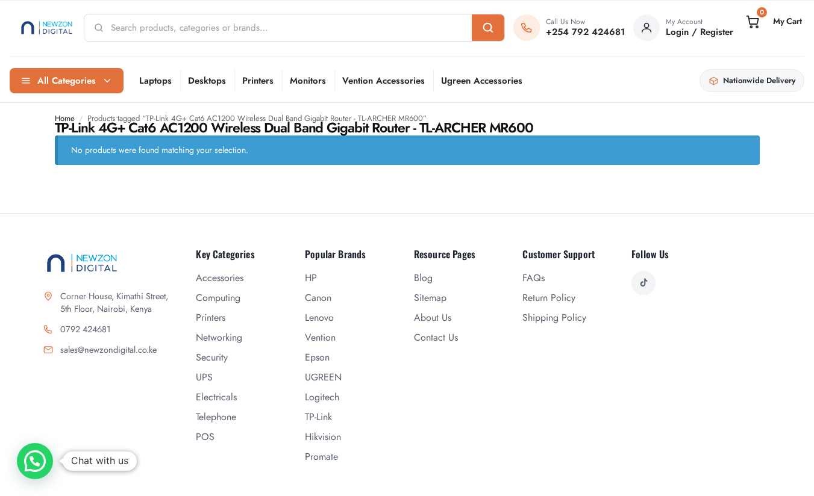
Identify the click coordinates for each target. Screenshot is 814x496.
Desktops (207, 80)
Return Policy (548, 298)
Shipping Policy (554, 317)
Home (65, 118)
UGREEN (323, 377)
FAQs (533, 278)
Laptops (155, 80)
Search (488, 27)
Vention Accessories (383, 80)
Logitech (322, 397)
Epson (317, 357)
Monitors (308, 80)
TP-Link (318, 417)
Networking (219, 337)
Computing (218, 298)
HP (311, 278)
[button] (773, 21)
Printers (258, 80)
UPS (204, 377)
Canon (318, 298)
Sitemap (430, 298)
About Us (432, 317)
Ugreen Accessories (481, 80)
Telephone (216, 417)
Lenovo (319, 317)
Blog (423, 278)
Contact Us (436, 337)
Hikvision (323, 437)
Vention (320, 337)
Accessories (219, 278)
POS (205, 437)
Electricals (216, 397)
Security (212, 357)
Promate (321, 456)
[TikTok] (643, 283)
